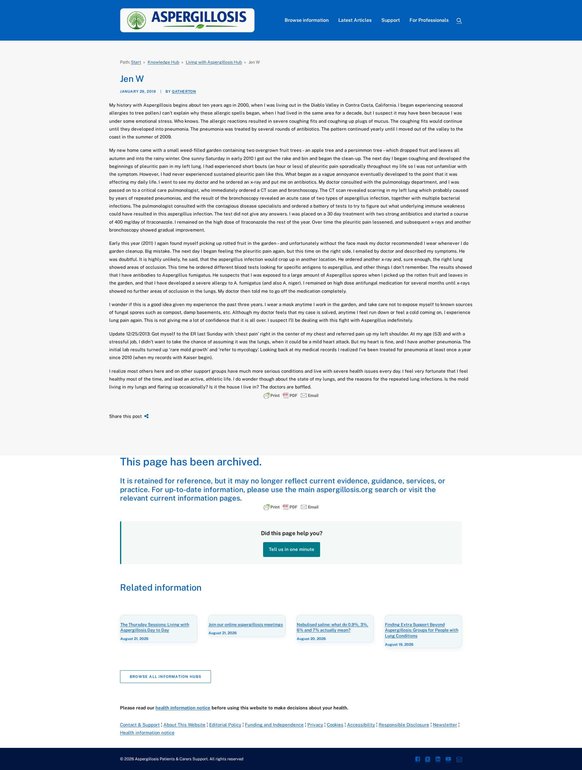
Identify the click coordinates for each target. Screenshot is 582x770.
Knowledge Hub (163, 62)
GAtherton (184, 91)
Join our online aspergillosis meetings (246, 624)
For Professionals (429, 20)
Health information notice (147, 732)
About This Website (184, 724)
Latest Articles (355, 20)
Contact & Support (140, 724)
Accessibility (361, 724)
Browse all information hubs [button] (165, 677)
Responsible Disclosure (404, 724)
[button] (459, 20)
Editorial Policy (225, 724)
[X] (427, 760)
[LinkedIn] (438, 760)
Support (390, 20)
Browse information (307, 20)
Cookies (335, 724)
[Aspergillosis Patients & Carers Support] (187, 20)
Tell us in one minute (291, 549)
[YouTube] (448, 760)
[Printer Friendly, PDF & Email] (291, 395)
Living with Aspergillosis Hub (214, 62)
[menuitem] (306, 20)
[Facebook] (417, 760)
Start (136, 62)
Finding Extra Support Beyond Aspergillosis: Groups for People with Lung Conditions (421, 630)
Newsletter (445, 724)
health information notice (183, 707)
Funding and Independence (274, 724)
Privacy (315, 724)
